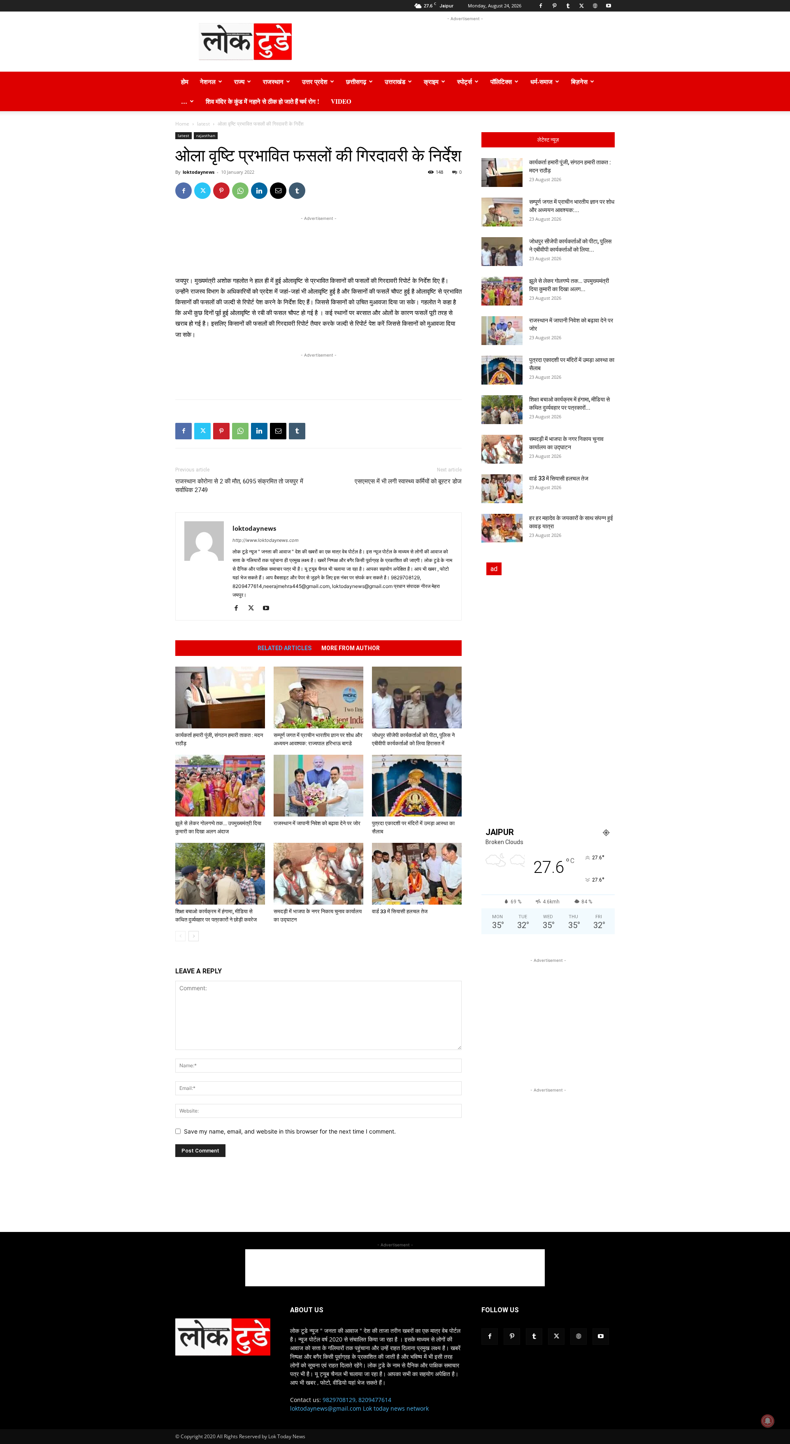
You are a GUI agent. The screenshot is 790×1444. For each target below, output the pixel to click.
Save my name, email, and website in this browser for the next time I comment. (290, 1131)
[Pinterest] (554, 6)
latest (203, 123)
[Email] (278, 190)
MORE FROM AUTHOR (350, 648)
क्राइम (431, 81)
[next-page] (193, 936)
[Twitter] (581, 6)
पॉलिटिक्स (501, 81)
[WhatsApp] (240, 190)
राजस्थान (273, 81)
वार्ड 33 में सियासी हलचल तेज (400, 911)
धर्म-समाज (541, 81)
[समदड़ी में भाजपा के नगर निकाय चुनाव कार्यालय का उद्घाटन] (318, 874)
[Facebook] (540, 6)
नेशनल (208, 81)
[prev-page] (180, 936)
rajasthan (205, 135)
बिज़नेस (579, 81)
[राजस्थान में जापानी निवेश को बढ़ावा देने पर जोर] (318, 785)
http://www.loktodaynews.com (265, 540)
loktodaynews (198, 172)
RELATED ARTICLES (284, 648)
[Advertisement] (465, 41)
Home (182, 123)
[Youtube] (608, 6)
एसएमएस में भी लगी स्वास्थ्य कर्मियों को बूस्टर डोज (408, 481)
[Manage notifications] (767, 1421)
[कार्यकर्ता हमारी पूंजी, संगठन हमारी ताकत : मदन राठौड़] (220, 697)
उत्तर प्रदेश (315, 81)
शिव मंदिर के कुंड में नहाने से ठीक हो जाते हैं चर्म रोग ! (262, 101)
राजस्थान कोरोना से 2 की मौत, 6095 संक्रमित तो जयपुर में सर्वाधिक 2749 (239, 486)
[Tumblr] (568, 6)
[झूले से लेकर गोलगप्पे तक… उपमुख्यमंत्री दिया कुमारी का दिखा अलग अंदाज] (220, 785)
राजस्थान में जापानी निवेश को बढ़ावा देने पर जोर (318, 823)
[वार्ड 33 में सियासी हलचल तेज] (417, 874)
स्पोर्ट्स (464, 81)
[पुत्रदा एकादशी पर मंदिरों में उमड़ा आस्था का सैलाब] (417, 785)
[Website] (595, 6)
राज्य (239, 81)
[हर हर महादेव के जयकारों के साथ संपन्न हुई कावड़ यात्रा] (502, 528)
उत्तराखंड (395, 81)
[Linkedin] (259, 190)
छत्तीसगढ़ (356, 81)
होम (184, 81)
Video (341, 101)
